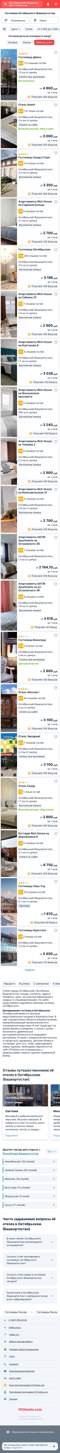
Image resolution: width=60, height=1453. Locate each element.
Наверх (30, 970)
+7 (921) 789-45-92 (17, 1320)
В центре (24, 983)
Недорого (9, 983)
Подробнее (11, 1135)
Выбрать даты (44, 42)
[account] (48, 4)
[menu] (56, 4)
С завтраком (41, 983)
